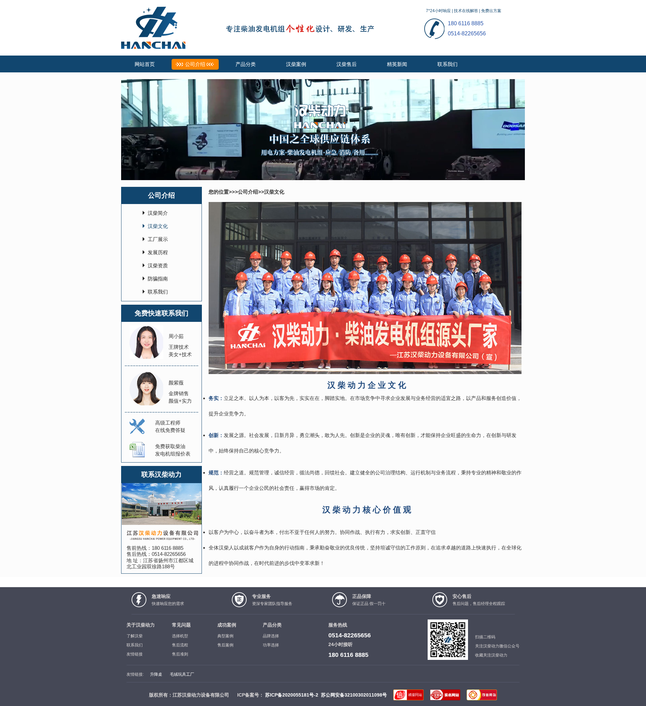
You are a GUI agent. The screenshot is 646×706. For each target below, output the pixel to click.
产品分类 (246, 64)
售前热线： (139, 548)
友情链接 (135, 654)
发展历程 (158, 252)
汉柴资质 (158, 265)
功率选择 (271, 645)
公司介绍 (195, 64)
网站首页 (145, 64)
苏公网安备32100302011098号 (354, 695)
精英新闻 (397, 64)
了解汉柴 (135, 636)
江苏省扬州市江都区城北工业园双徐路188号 (160, 563)
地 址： (135, 560)
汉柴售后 (346, 64)
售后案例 (225, 645)
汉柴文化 (158, 226)
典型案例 (225, 636)
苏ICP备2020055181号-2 (291, 695)
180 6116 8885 (167, 548)
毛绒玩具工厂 (182, 674)
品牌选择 (271, 636)
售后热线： (139, 554)
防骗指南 (158, 278)
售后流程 (180, 645)
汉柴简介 (158, 213)
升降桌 (156, 674)
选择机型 (180, 636)
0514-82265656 (169, 554)
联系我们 (447, 64)
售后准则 (180, 654)
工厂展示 (158, 239)
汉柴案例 (296, 64)
